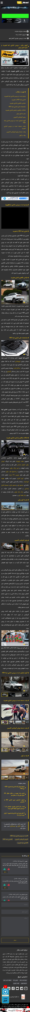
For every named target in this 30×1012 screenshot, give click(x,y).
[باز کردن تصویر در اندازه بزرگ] (15, 684)
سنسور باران (13, 485)
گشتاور (9, 371)
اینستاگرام (13, 826)
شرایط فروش (24, 983)
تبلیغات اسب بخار (7, 980)
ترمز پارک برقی (14, 468)
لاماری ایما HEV (7, 839)
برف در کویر (22, 135)
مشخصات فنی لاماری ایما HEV (17, 107)
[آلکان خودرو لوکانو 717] (15, 7)
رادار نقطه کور (22, 495)
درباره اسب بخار (23, 980)
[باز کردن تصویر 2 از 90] (11, 695)
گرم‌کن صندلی (21, 465)
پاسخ (5, 872)
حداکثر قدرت (16, 368)
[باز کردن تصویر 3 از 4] (18, 750)
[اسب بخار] (23, 2)
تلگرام (19, 826)
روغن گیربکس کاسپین (20, 117)
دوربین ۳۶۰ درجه (14, 475)
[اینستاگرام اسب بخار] (25, 988)
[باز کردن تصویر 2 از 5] (11, 777)
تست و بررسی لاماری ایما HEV (18, 836)
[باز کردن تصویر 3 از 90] (18, 695)
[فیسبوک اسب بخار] (13, 988)
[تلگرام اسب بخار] (15, 198)
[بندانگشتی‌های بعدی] (26, 695)
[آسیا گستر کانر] (15, 21)
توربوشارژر (17, 361)
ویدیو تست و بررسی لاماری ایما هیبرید (15, 96)
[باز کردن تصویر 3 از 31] (18, 722)
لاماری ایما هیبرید (22, 843)
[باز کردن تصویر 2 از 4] (11, 750)
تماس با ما (15, 980)
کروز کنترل (20, 478)
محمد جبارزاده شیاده (21, 31)
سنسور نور (20, 485)
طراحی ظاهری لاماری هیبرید (18, 103)
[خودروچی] (15, 16)
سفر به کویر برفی (21, 114)
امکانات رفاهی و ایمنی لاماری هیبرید (15, 110)
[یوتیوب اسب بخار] (17, 988)
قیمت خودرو (16, 983)
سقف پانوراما (20, 461)
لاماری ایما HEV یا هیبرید (19, 100)
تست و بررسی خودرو (20, 38)
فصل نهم (11, 38)
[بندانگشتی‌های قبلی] (3, 695)
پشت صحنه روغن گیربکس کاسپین (16, 132)
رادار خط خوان (19, 492)
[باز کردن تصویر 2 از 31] (11, 722)
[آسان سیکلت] (15, 1010)
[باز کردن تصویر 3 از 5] (18, 777)
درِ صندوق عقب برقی (12, 471)
